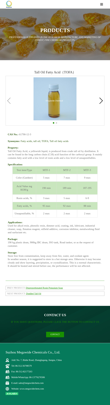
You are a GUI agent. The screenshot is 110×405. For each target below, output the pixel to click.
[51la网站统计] (12, 393)
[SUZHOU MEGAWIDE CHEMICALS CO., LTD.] (9, 4)
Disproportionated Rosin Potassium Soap (44, 288)
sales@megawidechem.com (31, 383)
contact (55, 334)
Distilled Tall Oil (33, 293)
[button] (53, 123)
